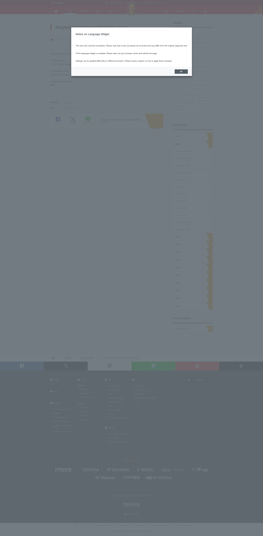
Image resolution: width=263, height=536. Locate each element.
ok (181, 72)
